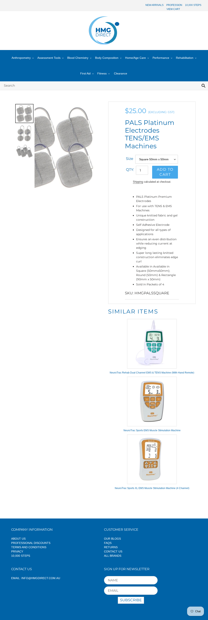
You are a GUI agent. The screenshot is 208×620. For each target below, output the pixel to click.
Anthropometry (21, 57)
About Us (18, 538)
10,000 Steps (20, 555)
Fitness (102, 73)
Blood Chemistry (77, 57)
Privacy (17, 551)
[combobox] (104, 86)
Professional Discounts (30, 543)
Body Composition (106, 57)
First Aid (85, 73)
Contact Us (113, 551)
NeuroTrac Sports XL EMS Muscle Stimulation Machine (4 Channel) (152, 488)
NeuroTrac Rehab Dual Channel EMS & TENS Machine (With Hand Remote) (152, 372)
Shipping (138, 181)
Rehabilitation (184, 57)
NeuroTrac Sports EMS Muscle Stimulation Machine (152, 430)
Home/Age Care (135, 57)
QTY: (130, 169)
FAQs (108, 543)
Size (129, 158)
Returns (111, 547)
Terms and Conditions (28, 547)
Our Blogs (112, 538)
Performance (161, 57)
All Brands (112, 555)
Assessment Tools (49, 57)
